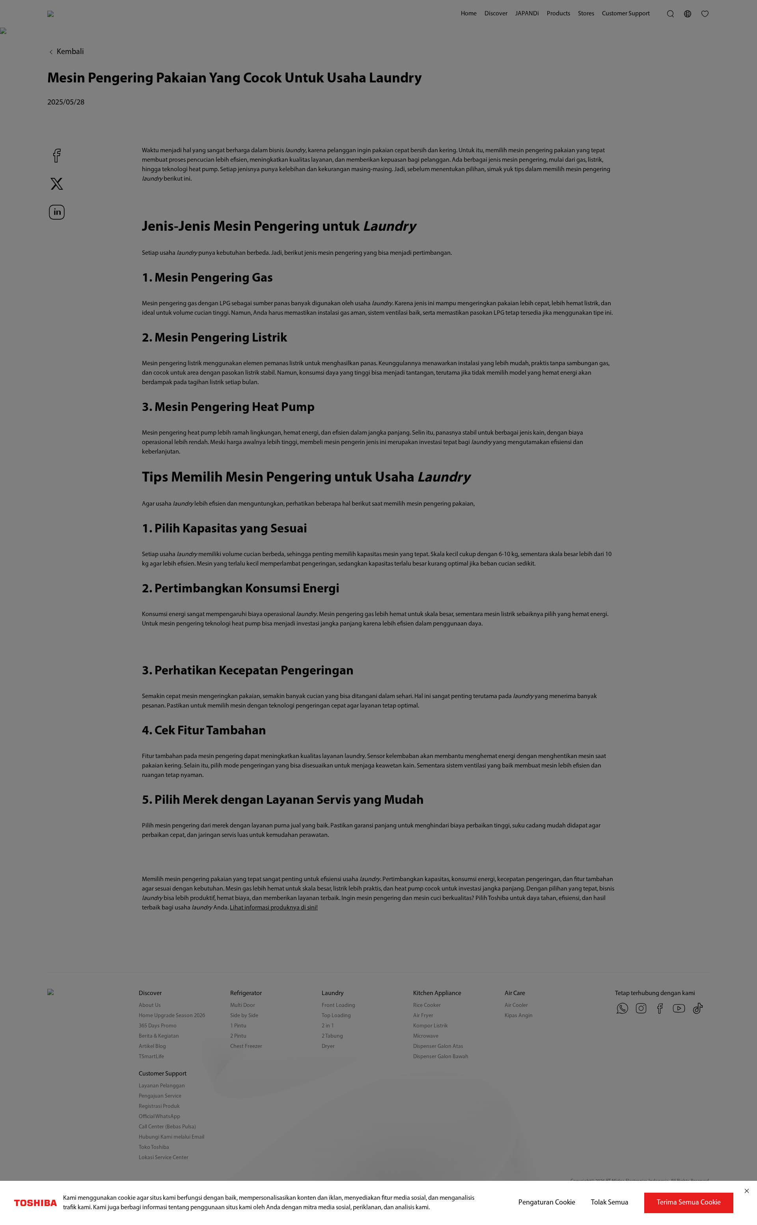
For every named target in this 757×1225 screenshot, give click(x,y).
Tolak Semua (609, 1202)
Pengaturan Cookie (546, 1202)
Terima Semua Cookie (689, 1202)
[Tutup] (747, 1191)
